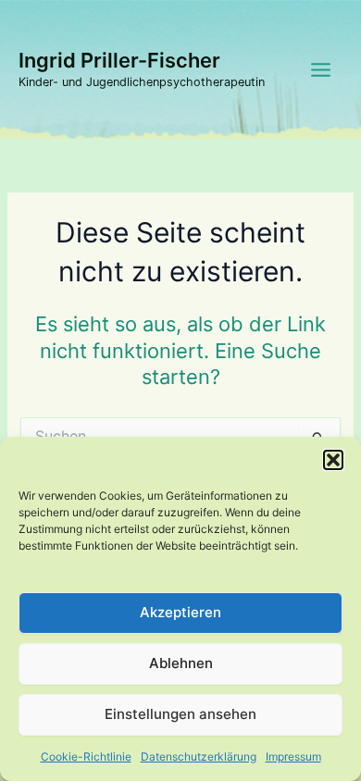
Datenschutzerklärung (198, 756)
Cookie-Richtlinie (86, 756)
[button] (333, 460)
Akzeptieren (180, 612)
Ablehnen (181, 663)
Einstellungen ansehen (180, 714)
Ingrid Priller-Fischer (119, 60)
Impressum (293, 756)
